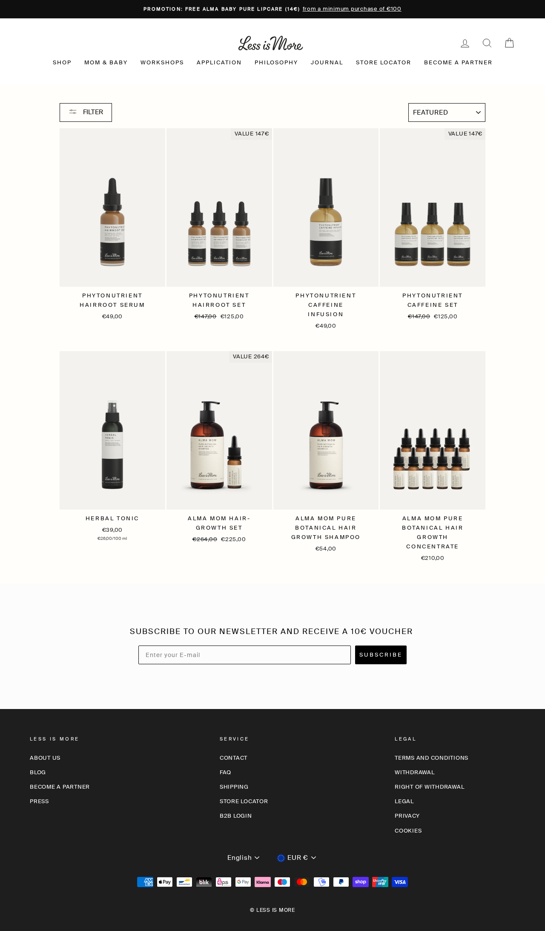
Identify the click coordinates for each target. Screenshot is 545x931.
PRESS (39, 801)
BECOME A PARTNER (458, 62)
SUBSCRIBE (380, 654)
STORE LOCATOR (383, 62)
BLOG (38, 772)
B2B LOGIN (236, 815)
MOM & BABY (106, 62)
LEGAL (404, 801)
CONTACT (233, 757)
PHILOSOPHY (276, 62)
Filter (92, 112)
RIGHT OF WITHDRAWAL (429, 786)
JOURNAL (327, 62)
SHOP (62, 62)
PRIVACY (407, 815)
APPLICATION (219, 62)
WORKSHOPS (162, 62)
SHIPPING (234, 786)
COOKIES (408, 830)
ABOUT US (45, 757)
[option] (272, 9)
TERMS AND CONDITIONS (431, 757)
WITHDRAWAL (415, 772)
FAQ (225, 772)
